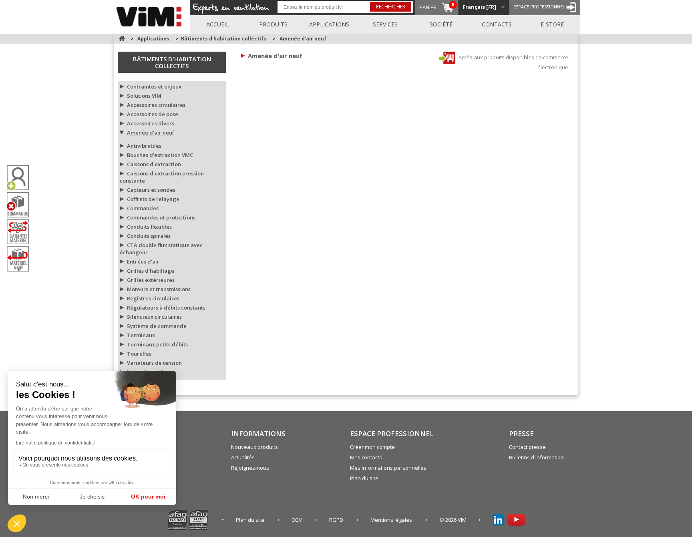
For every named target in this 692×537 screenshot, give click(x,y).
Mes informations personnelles (388, 467)
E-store (552, 24)
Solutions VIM (144, 95)
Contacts (497, 24)
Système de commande (157, 326)
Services (385, 24)
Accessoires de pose (152, 114)
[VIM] (151, 15)
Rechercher (390, 6)
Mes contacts (366, 457)
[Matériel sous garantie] (21, 231)
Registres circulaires (153, 298)
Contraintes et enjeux (154, 86)
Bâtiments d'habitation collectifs (172, 62)
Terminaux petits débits (157, 344)
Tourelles (139, 353)
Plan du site (364, 478)
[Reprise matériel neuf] (21, 259)
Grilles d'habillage (150, 270)
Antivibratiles (144, 145)
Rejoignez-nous (250, 467)
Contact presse (527, 447)
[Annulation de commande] (21, 204)
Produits (273, 24)
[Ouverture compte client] (21, 177)
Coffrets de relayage (153, 199)
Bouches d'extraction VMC (160, 155)
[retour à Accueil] (121, 39)
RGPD (336, 519)
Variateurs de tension (154, 362)
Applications (329, 24)
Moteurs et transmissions (159, 289)
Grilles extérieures (151, 280)
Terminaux (141, 335)
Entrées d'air (143, 261)
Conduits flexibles (149, 226)
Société (441, 24)
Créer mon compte (372, 447)
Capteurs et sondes (151, 189)
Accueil (217, 24)
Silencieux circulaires (154, 316)
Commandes (143, 208)
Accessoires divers (150, 123)
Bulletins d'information (536, 457)
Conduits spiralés (149, 235)
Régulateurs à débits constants (166, 307)
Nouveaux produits (254, 447)
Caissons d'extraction (154, 164)
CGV (297, 519)
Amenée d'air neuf (150, 132)
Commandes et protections (161, 217)
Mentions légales (391, 519)
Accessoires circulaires (156, 105)
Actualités (243, 457)
